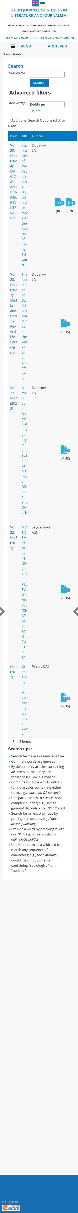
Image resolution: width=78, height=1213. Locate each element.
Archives (57, 46)
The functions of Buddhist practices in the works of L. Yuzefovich (25, 326)
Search (17, 54)
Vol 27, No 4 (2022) (13, 398)
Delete (35, 111)
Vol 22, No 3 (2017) (13, 537)
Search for (17, 73)
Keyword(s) (18, 103)
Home (6, 54)
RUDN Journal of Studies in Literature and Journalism (39, 20)
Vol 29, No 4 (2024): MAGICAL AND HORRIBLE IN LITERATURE (13, 181)
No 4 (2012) (13, 671)
